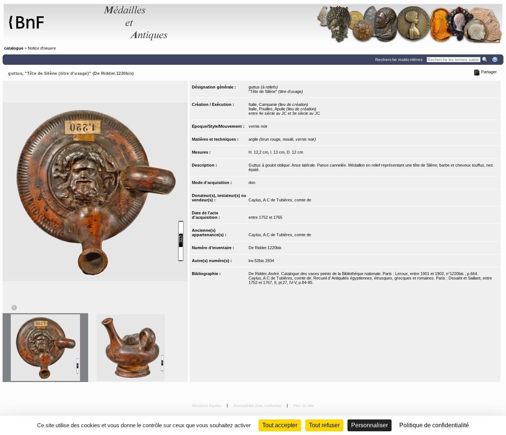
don (252, 182)
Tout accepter (279, 425)
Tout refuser (324, 425)
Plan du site (303, 406)
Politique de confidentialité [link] (434, 425)
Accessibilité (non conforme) (257, 406)
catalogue (13, 48)
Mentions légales (207, 406)
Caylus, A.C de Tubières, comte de (280, 200)
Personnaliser (369, 425)
